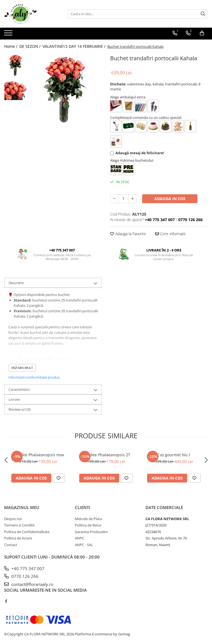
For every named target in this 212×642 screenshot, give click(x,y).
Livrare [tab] (14, 399)
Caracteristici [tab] (19, 389)
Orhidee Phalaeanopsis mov (38, 454)
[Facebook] (6, 601)
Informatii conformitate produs (34, 377)
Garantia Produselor (91, 531)
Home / (11, 46)
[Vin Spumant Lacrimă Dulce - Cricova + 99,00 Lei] (190, 126)
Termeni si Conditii (19, 525)
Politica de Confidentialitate (26, 531)
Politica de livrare (18, 538)
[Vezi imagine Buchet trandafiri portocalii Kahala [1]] (15, 88)
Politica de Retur (88, 525)
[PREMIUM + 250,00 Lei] (128, 169)
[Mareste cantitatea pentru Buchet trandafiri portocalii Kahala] (132, 198)
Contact (10, 544)
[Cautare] (203, 14)
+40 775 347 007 (27, 568)
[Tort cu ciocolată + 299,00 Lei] (165, 126)
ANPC (79, 538)
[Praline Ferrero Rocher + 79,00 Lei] (141, 126)
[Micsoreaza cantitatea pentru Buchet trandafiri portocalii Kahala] (114, 198)
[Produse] (9, 34)
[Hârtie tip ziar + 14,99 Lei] (128, 106)
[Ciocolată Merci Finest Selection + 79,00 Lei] (116, 141)
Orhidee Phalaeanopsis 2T (106, 454)
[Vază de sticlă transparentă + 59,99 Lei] (116, 126)
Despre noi (13, 518)
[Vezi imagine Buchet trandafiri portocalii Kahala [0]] (15, 65)
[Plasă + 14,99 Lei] (141, 106)
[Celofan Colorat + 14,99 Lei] (116, 106)
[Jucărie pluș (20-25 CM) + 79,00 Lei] (178, 126)
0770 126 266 (24, 576)
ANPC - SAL (84, 544)
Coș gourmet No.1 (173, 454)
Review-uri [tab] (20, 409)
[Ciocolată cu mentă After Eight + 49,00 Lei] (128, 126)
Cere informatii (172, 233)
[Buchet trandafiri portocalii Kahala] (66, 89)
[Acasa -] (31, 13)
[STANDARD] (116, 169)
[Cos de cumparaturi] (202, 33)
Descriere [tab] (16, 282)
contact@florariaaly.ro (31, 584)
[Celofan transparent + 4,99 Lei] (153, 106)
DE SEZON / (30, 46)
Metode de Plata (88, 518)
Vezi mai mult (22, 368)
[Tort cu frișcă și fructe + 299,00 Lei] (153, 126)
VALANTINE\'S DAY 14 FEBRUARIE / (75, 46)
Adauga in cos (170, 198)
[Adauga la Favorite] (58, 478)
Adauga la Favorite (130, 233)
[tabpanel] (66, 89)
